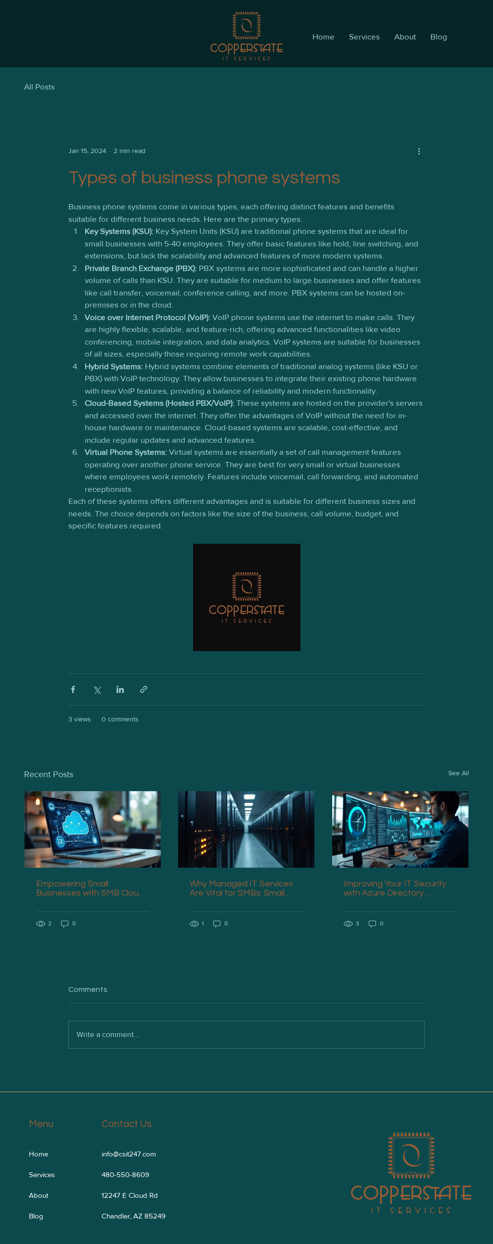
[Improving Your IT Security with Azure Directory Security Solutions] (400, 829)
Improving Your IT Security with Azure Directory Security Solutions (395, 888)
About (38, 1195)
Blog (36, 1216)
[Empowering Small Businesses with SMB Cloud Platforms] (93, 829)
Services (42, 1174)
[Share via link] (143, 689)
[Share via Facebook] (73, 689)
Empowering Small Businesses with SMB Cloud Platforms (90, 888)
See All (458, 773)
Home (38, 1154)
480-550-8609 (125, 1174)
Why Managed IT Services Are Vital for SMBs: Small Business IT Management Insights (241, 888)
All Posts (39, 86)
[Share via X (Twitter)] (96, 689)
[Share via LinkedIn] (120, 689)
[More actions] (419, 150)
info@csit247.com (129, 1154)
